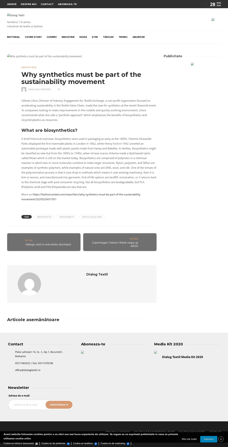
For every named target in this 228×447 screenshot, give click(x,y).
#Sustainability (67, 217)
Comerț (52, 37)
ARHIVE (12, 4)
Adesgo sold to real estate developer (48, 244)
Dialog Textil (34, 89)
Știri (95, 37)
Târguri (108, 37)
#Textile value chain (92, 217)
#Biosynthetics (44, 217)
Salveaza (209, 439)
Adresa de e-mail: (19, 395)
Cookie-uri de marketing (113, 443)
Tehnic (123, 37)
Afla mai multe (189, 439)
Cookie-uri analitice (83, 443)
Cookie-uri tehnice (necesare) (19, 443)
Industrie (68, 37)
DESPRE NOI (29, 4)
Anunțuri (139, 37)
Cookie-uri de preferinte (53, 443)
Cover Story (33, 37)
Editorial (13, 37)
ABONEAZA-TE (67, 4)
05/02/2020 (46, 89)
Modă (83, 37)
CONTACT (47, 4)
